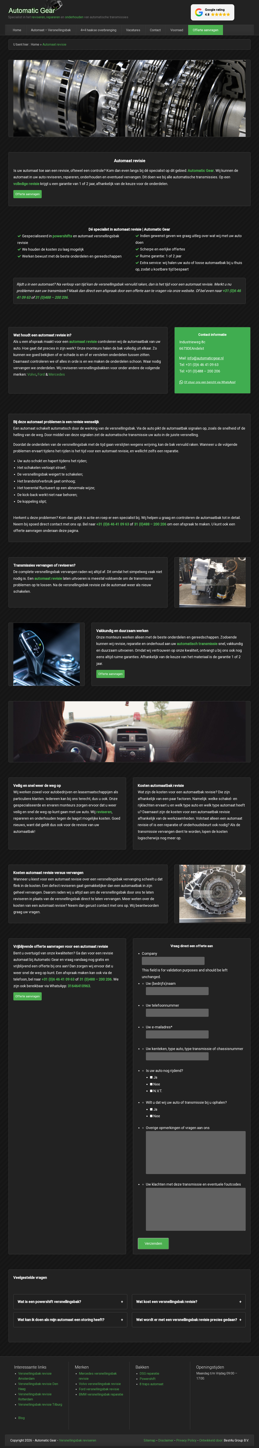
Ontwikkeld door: (211, 1440)
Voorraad (176, 30)
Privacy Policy (186, 1440)
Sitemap (149, 1440)
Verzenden (153, 1244)
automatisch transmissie (197, 644)
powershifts (62, 236)
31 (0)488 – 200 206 (51, 297)
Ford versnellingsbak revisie (99, 1389)
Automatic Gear (201, 170)
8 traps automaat (151, 1384)
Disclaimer (165, 1440)
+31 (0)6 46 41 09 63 (112, 524)
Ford (41, 374)
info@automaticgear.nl (205, 358)
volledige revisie (26, 184)
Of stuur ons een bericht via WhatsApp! (210, 382)
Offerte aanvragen (205, 30)
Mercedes (57, 374)
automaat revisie (83, 341)
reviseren (104, 812)
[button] (212, 12)
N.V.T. (157, 1091)
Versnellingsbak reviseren (77, 1440)
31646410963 (79, 986)
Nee (156, 1084)
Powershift (147, 1378)
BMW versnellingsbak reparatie (101, 1394)
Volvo (31, 374)
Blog (21, 1417)
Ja (155, 1077)
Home (17, 30)
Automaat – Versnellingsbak (51, 30)
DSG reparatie (149, 1373)
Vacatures (133, 30)
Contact (155, 30)
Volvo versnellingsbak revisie (100, 1383)
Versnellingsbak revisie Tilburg (40, 1404)
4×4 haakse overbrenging (98, 30)
